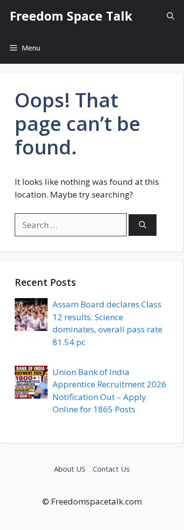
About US (69, 469)
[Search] (143, 225)
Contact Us (111, 469)
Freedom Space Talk (71, 15)
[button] (170, 16)
